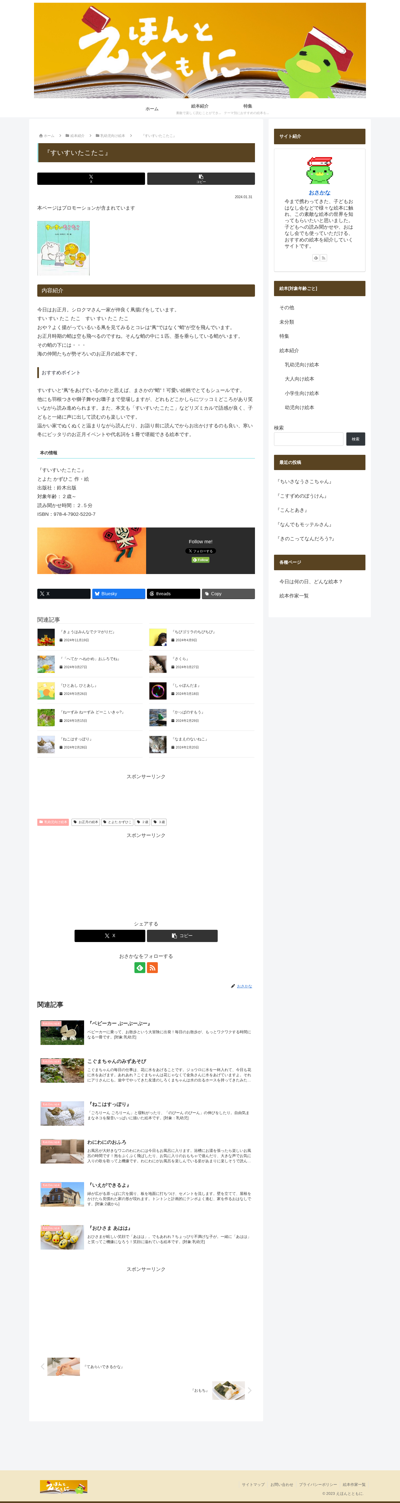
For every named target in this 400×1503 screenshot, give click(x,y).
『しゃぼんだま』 (186, 685)
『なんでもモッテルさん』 (304, 524)
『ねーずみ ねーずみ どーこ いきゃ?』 (92, 712)
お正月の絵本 (88, 822)
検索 (279, 428)
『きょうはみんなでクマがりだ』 (87, 632)
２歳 (145, 822)
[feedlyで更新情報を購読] (139, 967)
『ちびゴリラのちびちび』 (194, 632)
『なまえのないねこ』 (190, 739)
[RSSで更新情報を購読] (152, 967)
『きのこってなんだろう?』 (306, 538)
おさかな (320, 192)
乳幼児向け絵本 (55, 822)
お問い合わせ (281, 1484)
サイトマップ (253, 1484)
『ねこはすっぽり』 (76, 739)
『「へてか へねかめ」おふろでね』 (90, 659)
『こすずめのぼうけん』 (302, 496)
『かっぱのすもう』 (188, 712)
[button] (201, 179)
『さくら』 (180, 659)
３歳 (161, 822)
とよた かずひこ (120, 822)
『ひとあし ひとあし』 (78, 685)
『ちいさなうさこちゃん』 (304, 481)
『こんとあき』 (292, 510)
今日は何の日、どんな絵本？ (311, 581)
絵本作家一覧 (294, 596)
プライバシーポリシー (318, 1484)
